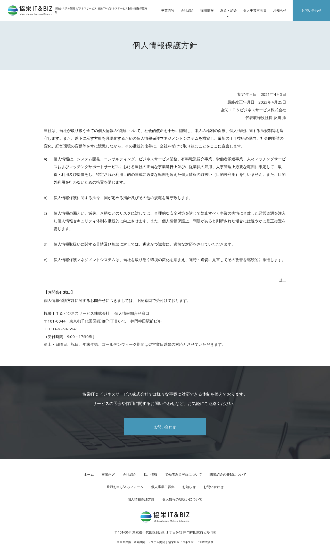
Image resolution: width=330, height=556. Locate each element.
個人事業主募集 (255, 10)
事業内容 (168, 10)
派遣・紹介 (228, 10)
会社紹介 (187, 10)
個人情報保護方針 (141, 499)
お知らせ (279, 10)
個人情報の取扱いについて (182, 499)
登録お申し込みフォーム (124, 486)
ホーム (89, 474)
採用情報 (207, 10)
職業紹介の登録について (228, 474)
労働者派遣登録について (183, 474)
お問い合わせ (311, 10)
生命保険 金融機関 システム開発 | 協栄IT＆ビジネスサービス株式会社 (166, 542)
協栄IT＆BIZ (30, 10)
